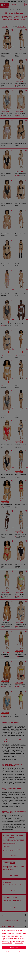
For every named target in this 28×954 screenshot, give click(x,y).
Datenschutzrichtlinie (7, 942)
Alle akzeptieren (14, 947)
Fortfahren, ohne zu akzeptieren (14, 951)
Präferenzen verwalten (7, 941)
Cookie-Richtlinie (19, 942)
